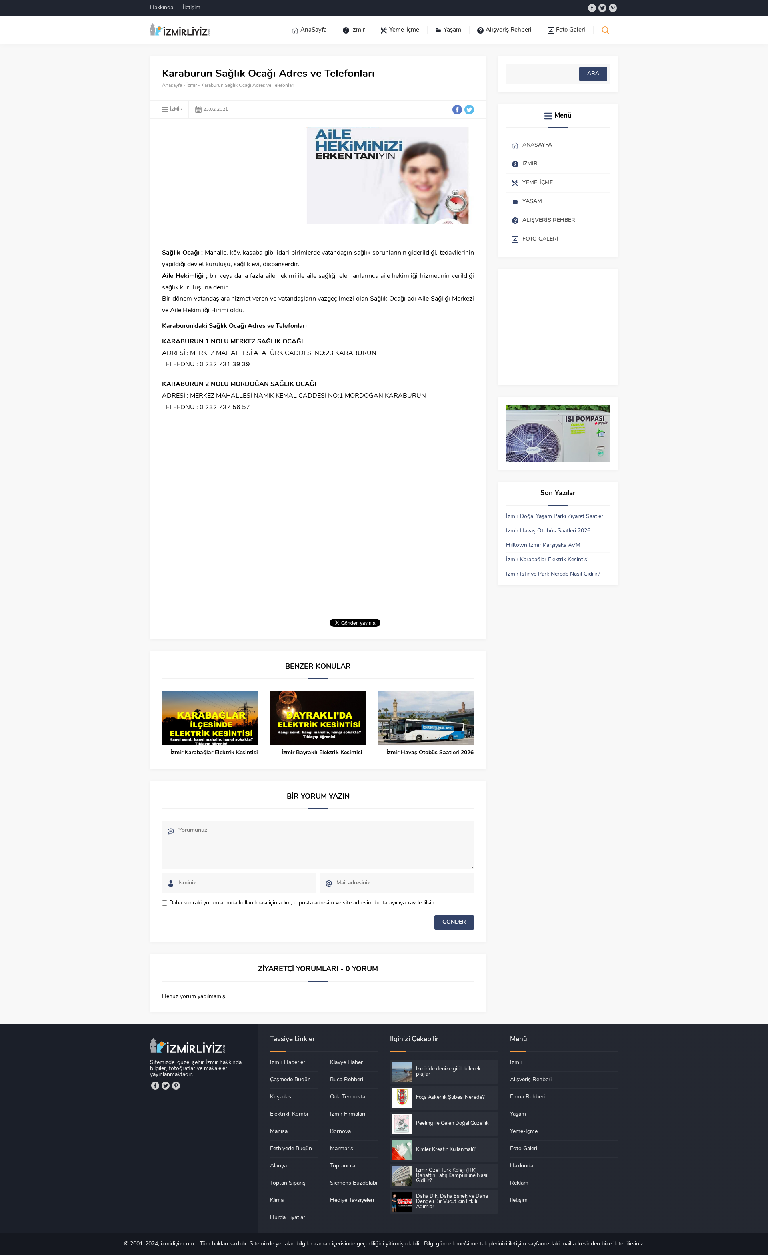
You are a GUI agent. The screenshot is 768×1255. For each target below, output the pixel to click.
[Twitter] (602, 8)
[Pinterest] (613, 8)
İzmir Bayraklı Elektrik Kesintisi (322, 753)
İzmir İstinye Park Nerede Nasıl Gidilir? (553, 574)
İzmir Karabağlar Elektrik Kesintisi (214, 753)
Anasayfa (172, 85)
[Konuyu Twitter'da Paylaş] (469, 109)
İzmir (191, 85)
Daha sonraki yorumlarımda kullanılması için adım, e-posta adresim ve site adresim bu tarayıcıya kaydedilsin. (302, 903)
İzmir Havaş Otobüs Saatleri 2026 (430, 753)
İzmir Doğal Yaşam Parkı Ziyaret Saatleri (555, 517)
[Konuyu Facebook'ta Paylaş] (457, 109)
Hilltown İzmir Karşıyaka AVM (543, 545)
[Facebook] (592, 8)
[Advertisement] (229, 183)
